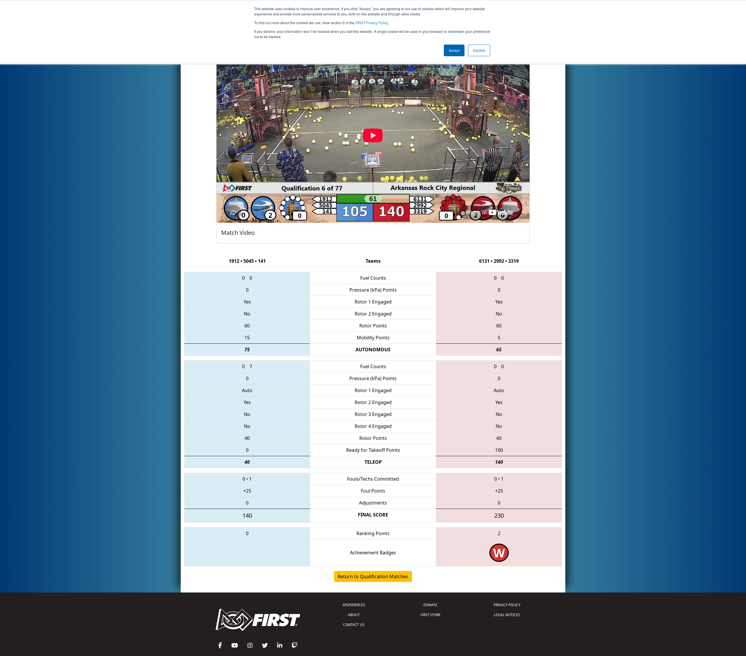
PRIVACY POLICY (507, 604)
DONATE (430, 604)
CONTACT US (354, 624)
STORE (430, 614)
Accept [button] (454, 50)
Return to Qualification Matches (373, 576)
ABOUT (354, 614)
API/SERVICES (354, 604)
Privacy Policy (371, 22)
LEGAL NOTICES (507, 614)
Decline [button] (479, 50)
